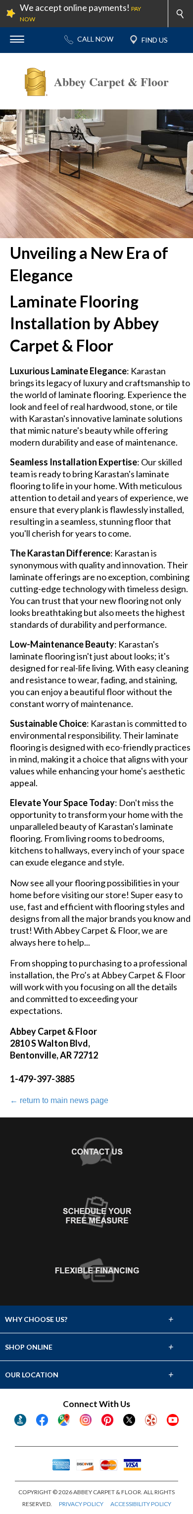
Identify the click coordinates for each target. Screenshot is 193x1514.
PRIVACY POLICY (81, 1504)
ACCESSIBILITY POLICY (140, 1504)
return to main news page (59, 1100)
